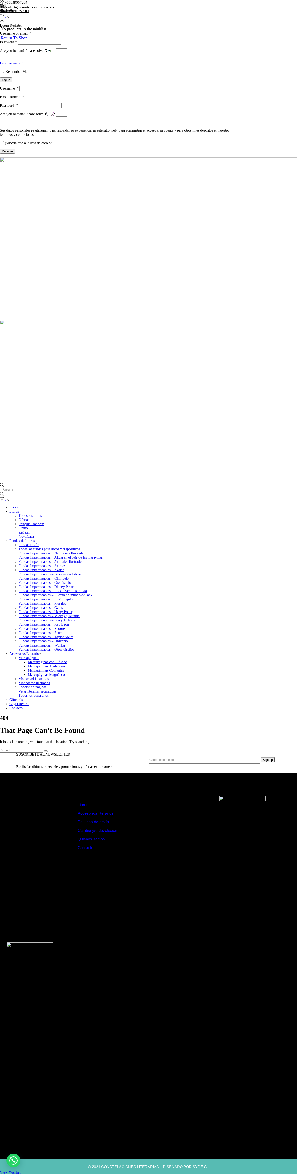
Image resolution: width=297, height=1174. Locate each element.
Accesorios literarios (95, 813)
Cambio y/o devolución (97, 830)
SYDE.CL (201, 1167)
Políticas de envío (93, 822)
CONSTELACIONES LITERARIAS (130, 1167)
